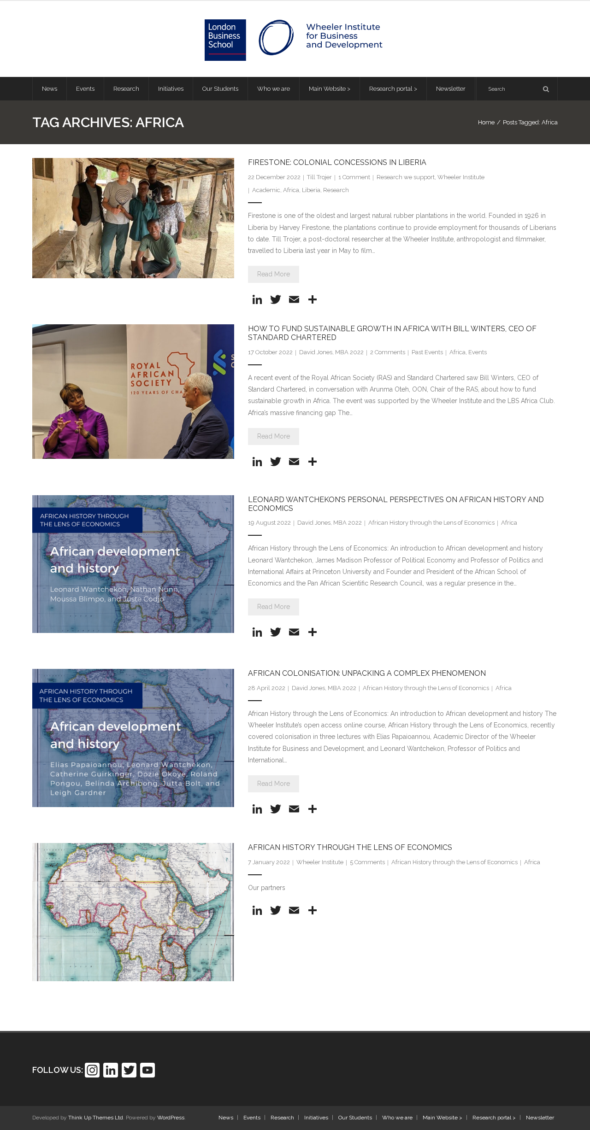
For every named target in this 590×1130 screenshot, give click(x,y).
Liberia (311, 190)
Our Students (355, 1117)
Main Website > (442, 1117)
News (225, 1117)
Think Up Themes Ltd (95, 1117)
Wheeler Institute (460, 177)
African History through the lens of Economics (350, 847)
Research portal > (494, 1117)
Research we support (406, 177)
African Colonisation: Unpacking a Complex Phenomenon (367, 673)
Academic (266, 190)
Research (336, 190)
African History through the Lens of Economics (431, 522)
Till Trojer (319, 177)
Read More (273, 274)
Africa (291, 190)
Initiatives (316, 1117)
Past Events (427, 352)
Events (477, 352)
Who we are (397, 1117)
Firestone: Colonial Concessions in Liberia (337, 162)
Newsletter (540, 1117)
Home (486, 122)
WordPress (170, 1117)
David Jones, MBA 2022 (331, 352)
